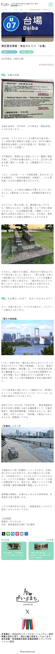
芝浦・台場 (26, 52)
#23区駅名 (6, 58)
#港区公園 (18, 58)
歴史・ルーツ (9, 52)
